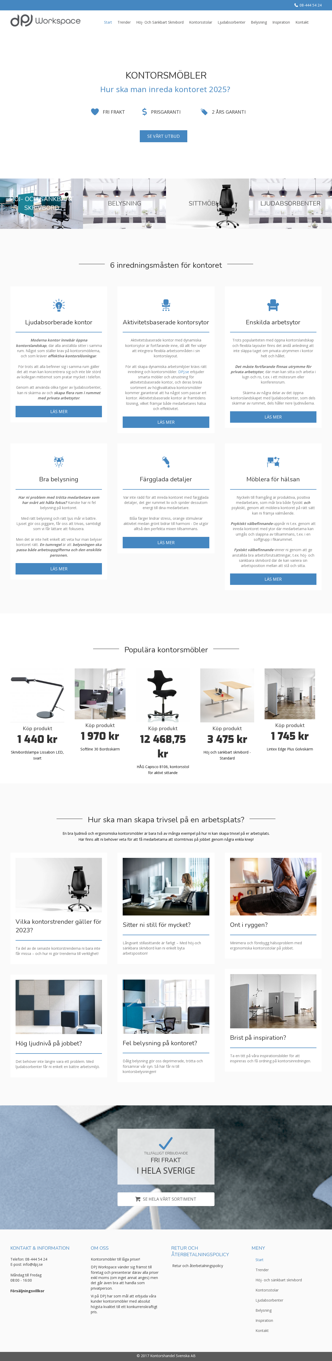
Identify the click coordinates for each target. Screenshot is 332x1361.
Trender (124, 22)
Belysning (259, 22)
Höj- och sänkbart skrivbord (160, 22)
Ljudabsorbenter (231, 22)
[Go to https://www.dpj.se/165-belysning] (124, 204)
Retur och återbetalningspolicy (197, 1265)
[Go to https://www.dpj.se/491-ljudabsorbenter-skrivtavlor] (290, 204)
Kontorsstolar (200, 22)
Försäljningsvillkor (27, 1290)
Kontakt (302, 22)
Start (108, 22)
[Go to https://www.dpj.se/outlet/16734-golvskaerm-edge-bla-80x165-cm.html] (290, 693)
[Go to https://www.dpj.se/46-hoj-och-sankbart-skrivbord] (41, 204)
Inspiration (281, 22)
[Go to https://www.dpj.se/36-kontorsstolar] (207, 204)
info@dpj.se (33, 1264)
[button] (59, 411)
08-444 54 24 (311, 5)
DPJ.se (183, 371)
